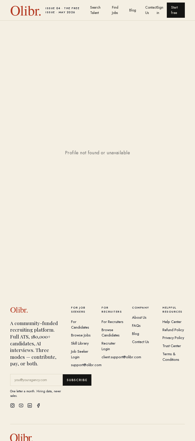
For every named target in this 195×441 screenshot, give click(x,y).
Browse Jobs (81, 335)
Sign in (160, 10)
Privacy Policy (173, 337)
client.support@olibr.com (121, 357)
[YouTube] (21, 405)
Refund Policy (173, 329)
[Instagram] (12, 405)
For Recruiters (112, 321)
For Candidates (80, 324)
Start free (174, 10)
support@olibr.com (86, 364)
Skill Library (80, 343)
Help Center (172, 321)
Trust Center (171, 345)
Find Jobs (115, 10)
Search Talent (95, 10)
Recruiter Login (109, 346)
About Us (139, 317)
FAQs (136, 325)
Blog (132, 10)
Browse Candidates (111, 332)
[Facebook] (38, 405)
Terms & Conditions (170, 356)
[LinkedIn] (29, 405)
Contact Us (151, 10)
